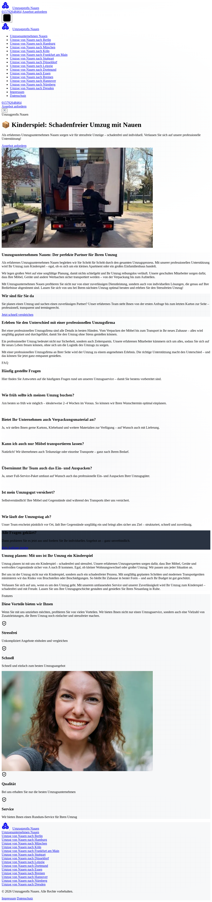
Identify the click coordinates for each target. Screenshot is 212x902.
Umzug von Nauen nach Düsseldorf (33, 62)
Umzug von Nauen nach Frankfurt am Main (38, 54)
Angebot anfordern (34, 11)
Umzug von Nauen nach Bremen (31, 77)
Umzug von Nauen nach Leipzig (31, 66)
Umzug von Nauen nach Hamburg (32, 43)
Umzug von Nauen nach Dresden (32, 88)
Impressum (17, 92)
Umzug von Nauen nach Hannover (33, 81)
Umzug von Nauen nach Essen (30, 73)
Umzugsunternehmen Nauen (28, 36)
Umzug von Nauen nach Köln (29, 51)
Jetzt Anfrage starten (15, 547)
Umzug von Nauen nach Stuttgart (32, 58)
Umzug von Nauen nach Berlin (30, 40)
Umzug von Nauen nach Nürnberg (32, 84)
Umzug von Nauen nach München (32, 47)
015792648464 (12, 11)
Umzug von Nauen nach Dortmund (33, 69)
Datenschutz (18, 95)
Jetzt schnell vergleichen (17, 314)
